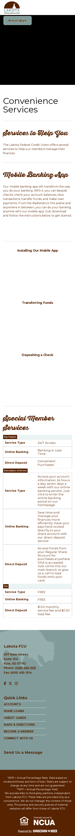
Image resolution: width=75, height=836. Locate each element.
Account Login (17, 20)
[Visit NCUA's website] (44, 821)
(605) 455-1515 (25, 668)
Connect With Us (18, 738)
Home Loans (14, 711)
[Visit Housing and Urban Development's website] (24, 821)
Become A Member (18, 731)
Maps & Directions (19, 724)
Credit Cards (15, 718)
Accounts (12, 704)
